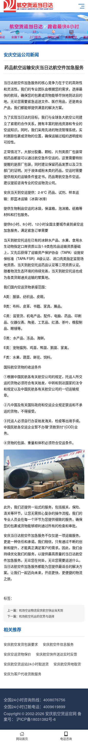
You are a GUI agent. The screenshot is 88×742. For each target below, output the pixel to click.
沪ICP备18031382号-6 (36, 719)
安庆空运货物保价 (17, 654)
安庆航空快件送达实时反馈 (56, 654)
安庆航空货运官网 (61, 713)
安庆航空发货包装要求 (21, 644)
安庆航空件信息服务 (58, 644)
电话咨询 (66, 739)
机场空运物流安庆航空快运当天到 (41, 610)
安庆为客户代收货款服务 (22, 673)
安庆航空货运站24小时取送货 (26, 663)
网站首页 (22, 739)
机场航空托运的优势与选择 (36, 616)
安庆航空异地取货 (67, 663)
